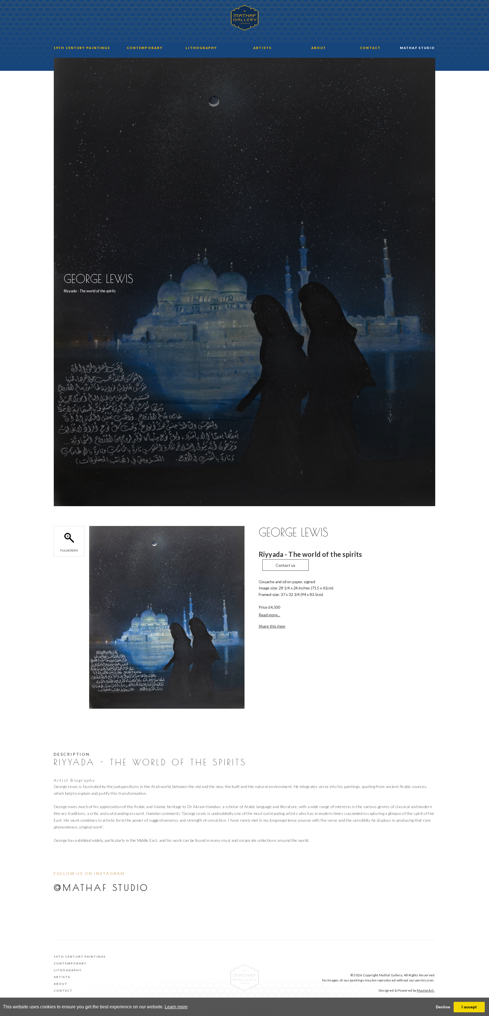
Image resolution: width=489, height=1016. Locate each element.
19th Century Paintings (80, 956)
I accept (469, 1007)
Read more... (269, 614)
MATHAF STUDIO (417, 48)
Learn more (176, 1006)
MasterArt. (425, 990)
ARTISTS (262, 48)
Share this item (272, 626)
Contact (63, 990)
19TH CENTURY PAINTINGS (82, 48)
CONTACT (370, 48)
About (61, 983)
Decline (443, 1007)
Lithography (68, 970)
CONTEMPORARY (145, 48)
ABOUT (318, 48)
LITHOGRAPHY (201, 48)
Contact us (285, 565)
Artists (62, 977)
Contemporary (70, 963)
